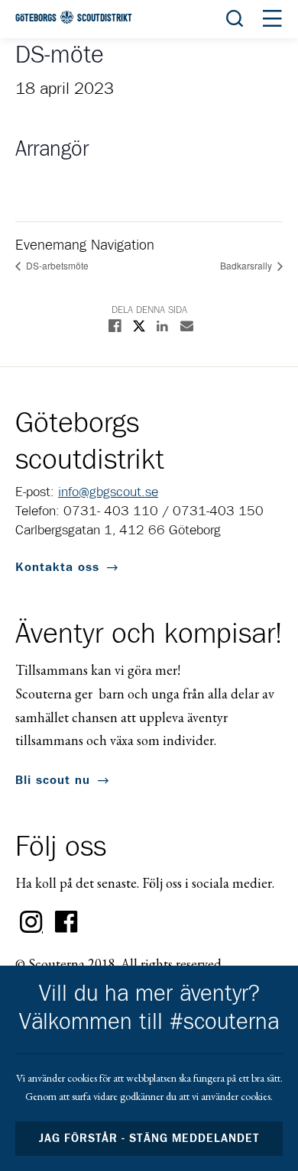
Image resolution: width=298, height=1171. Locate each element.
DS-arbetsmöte (56, 265)
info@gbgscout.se (108, 492)
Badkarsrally (247, 265)
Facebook (66, 922)
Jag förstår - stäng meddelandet (149, 1138)
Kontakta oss (57, 567)
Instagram (31, 922)
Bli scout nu (52, 780)
